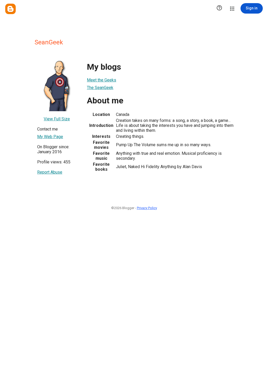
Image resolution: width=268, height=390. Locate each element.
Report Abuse (49, 172)
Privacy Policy (147, 208)
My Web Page (50, 136)
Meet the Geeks (101, 80)
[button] (219, 8)
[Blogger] (10, 9)
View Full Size (57, 118)
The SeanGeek (100, 87)
